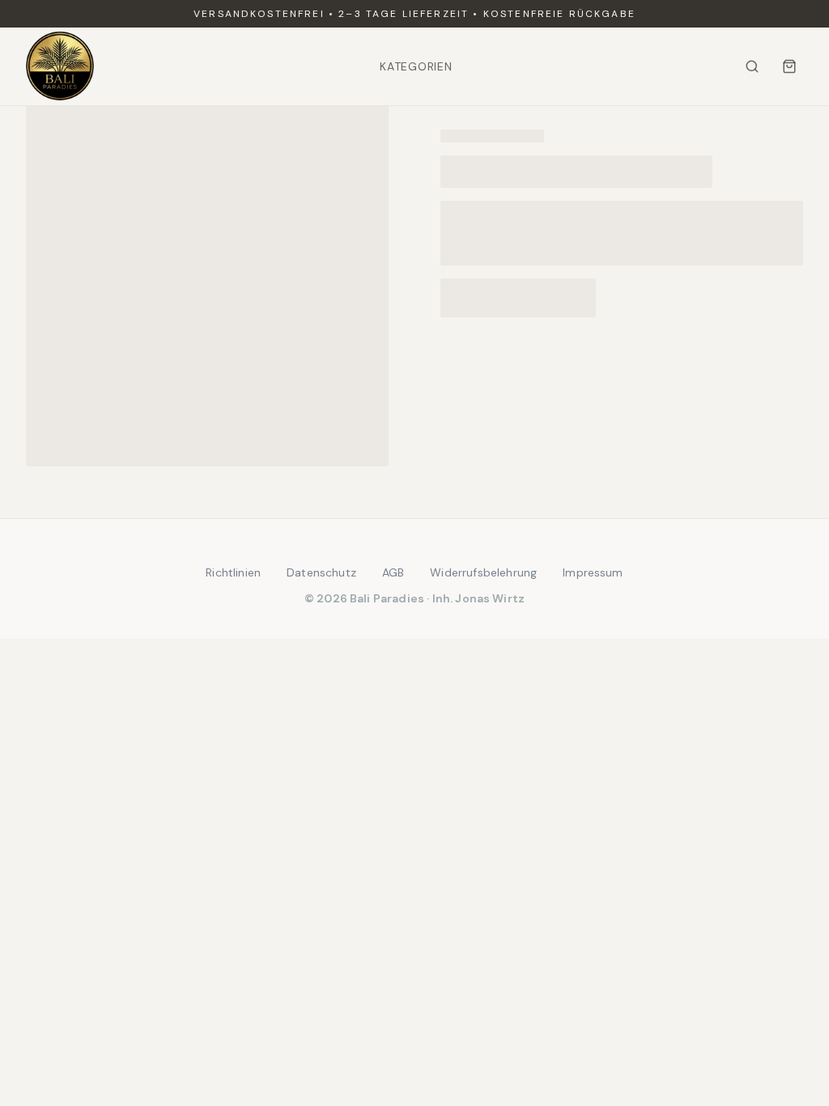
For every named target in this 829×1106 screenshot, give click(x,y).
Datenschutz (321, 572)
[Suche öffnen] (752, 66)
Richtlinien (233, 572)
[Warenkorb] (789, 66)
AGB (393, 572)
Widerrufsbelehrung (483, 572)
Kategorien (416, 66)
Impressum (593, 572)
